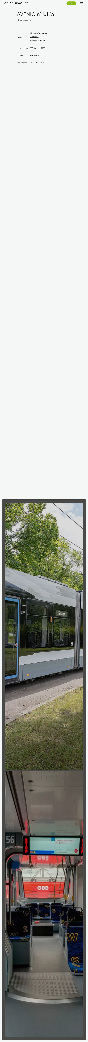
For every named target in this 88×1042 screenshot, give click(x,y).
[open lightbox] (44, 636)
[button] (81, 3)
